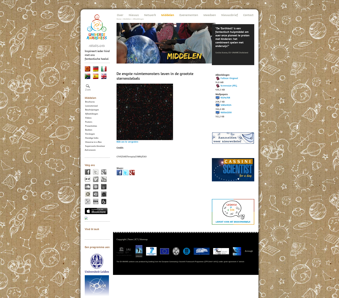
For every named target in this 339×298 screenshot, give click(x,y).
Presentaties (91, 125)
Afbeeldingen (91, 113)
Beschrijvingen (92, 109)
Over (120, 15)
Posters (88, 121)
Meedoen (209, 15)
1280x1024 (226, 105)
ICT (136, 239)
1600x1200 (226, 112)
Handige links (91, 137)
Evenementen (188, 15)
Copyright (121, 239)
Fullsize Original (229, 78)
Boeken (88, 129)
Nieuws (134, 15)
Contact (248, 15)
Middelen (90, 98)
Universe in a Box (93, 141)
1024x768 (225, 97)
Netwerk (150, 15)
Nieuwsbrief (229, 15)
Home (119, 19)
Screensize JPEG (229, 85)
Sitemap (143, 239)
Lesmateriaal (91, 105)
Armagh (249, 250)
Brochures (90, 101)
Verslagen (90, 133)
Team (130, 239)
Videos (88, 117)
